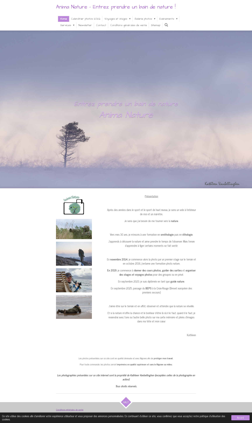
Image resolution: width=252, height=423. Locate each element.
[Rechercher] (166, 25)
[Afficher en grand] (74, 205)
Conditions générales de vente (69, 409)
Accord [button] (240, 417)
